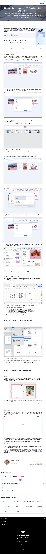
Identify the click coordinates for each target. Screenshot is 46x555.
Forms (6, 504)
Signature (28, 504)
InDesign (6, 511)
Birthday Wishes (29, 506)
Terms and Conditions (5, 548)
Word (17, 504)
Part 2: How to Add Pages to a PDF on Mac (11, 35)
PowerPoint (18, 511)
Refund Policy (42, 548)
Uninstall (23, 549)
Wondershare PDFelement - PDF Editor (20, 30)
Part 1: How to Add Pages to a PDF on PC (10, 34)
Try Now (42, 3)
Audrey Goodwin (15, 460)
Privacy (11, 548)
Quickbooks (7, 509)
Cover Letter (39, 506)
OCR (38, 504)
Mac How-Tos (29, 509)
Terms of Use (15, 548)
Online (17, 506)
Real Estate (18, 509)
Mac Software (39, 509)
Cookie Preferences (36, 548)
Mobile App (7, 506)
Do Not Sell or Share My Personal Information (25, 548)
